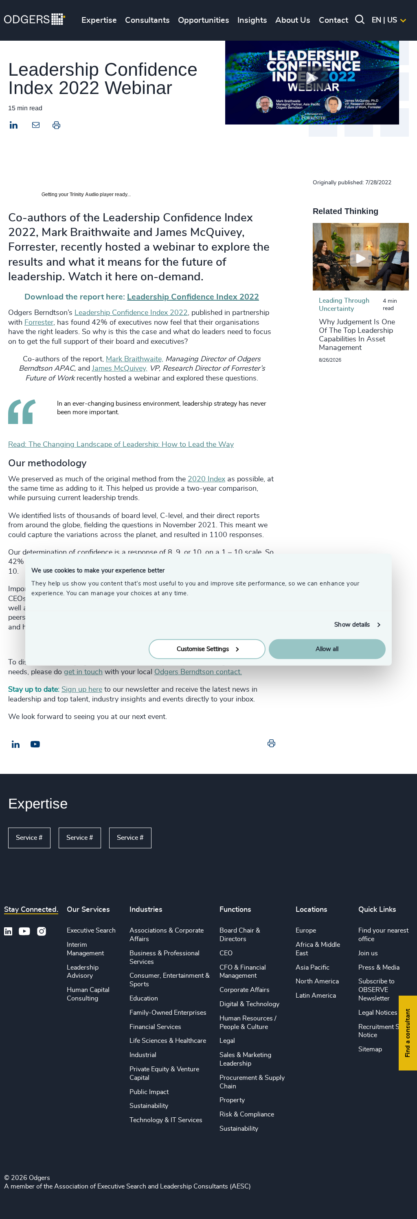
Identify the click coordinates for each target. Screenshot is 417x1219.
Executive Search (91, 930)
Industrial (142, 1055)
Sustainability (148, 1106)
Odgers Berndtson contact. (198, 672)
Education (143, 998)
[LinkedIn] (14, 126)
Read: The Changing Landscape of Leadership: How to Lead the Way (121, 444)
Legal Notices (377, 1012)
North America (317, 981)
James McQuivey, (119, 368)
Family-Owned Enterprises (167, 1012)
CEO (226, 953)
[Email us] (35, 744)
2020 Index (206, 479)
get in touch (83, 672)
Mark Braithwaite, (134, 359)
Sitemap (370, 1049)
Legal (227, 1041)
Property (232, 1100)
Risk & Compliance (246, 1114)
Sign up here (81, 689)
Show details (352, 625)
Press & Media (378, 967)
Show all (175, 838)
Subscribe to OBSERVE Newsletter (376, 990)
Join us (368, 953)
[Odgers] (34, 20)
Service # (29, 838)
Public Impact (149, 1092)
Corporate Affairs (244, 990)
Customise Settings (203, 649)
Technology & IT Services (165, 1120)
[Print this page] (56, 127)
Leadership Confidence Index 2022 (131, 313)
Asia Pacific (312, 967)
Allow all (327, 649)
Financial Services (155, 1027)
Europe (306, 930)
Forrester (38, 322)
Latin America (316, 995)
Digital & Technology (249, 1004)
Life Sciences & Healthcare (167, 1041)
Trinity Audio (84, 194)
